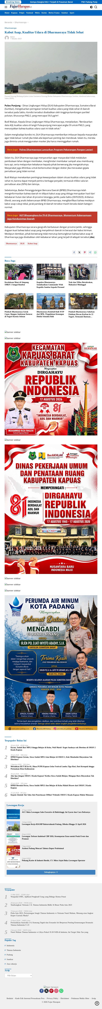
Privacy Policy (52, 998)
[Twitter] (46, 991)
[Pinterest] (51, 991)
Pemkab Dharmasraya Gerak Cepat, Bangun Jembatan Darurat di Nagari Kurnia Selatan (18, 314)
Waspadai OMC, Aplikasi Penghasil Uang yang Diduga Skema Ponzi (38, 897)
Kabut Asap (32, 244)
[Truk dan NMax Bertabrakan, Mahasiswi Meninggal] (83, 272)
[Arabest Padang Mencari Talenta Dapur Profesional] (13, 850)
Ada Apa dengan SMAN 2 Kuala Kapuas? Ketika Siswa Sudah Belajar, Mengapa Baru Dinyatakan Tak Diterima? (52, 777)
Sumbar (10, 959)
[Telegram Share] (90, 252)
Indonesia (10, 946)
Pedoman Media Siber (80, 998)
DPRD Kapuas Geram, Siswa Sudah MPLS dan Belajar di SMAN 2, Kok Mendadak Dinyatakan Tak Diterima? (51, 758)
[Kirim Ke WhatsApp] (95, 252)
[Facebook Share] (74, 252)
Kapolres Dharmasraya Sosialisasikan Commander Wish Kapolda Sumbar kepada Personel (50, 284)
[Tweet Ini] (79, 252)
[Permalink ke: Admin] (7, 37)
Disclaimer (65, 998)
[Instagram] (56, 991)
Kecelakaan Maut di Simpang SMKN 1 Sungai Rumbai (17, 283)
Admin (12, 37)
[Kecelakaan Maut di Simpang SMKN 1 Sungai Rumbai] (19, 272)
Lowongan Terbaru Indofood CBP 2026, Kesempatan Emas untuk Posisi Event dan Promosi (55, 837)
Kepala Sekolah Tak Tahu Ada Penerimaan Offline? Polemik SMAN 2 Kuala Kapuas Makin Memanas (52, 795)
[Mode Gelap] (91, 7)
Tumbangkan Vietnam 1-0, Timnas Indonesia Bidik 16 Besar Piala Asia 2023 (41, 905)
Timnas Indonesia (14, 950)
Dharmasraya (10, 28)
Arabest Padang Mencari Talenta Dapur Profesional (43, 848)
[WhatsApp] (61, 991)
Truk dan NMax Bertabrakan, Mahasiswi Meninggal (81, 283)
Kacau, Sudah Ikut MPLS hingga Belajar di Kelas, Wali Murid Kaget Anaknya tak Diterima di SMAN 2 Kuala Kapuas (53, 749)
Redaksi (10, 998)
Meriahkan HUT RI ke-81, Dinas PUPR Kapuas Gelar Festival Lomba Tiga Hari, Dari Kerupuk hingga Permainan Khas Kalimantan (52, 768)
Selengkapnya (50, 872)
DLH (22, 244)
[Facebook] (41, 991)
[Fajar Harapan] (20, 7)
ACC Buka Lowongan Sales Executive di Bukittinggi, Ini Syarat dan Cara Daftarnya (56, 812)
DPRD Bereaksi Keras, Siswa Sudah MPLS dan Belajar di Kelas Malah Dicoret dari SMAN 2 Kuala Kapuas (51, 786)
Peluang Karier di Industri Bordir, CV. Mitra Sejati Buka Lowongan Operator (53, 861)
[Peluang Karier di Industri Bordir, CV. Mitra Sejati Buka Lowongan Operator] (13, 862)
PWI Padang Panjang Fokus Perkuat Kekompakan (79, 2)
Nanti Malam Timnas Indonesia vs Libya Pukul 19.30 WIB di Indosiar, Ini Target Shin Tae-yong (49, 932)
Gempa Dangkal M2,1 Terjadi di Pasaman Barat (26, 2)
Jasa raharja (12, 964)
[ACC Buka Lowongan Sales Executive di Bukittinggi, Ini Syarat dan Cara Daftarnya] (13, 814)
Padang (10, 955)
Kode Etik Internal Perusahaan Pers (29, 998)
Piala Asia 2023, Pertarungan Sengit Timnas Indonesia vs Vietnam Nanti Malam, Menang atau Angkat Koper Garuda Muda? (52, 914)
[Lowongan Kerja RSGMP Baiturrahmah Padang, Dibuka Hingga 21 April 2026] (13, 826)
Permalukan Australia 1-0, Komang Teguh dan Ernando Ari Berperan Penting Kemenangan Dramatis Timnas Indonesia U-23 (52, 924)
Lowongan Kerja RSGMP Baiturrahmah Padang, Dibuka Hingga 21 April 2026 (54, 824)
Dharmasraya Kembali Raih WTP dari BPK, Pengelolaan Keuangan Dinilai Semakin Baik (50, 314)
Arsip (94, 998)
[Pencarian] (95, 7)
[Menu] (6, 7)
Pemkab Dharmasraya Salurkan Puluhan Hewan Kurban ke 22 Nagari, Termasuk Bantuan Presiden (82, 314)
